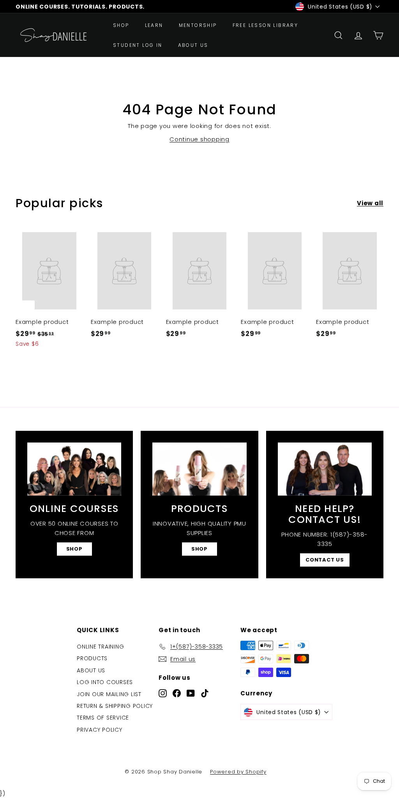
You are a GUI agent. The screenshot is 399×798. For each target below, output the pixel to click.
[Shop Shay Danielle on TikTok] (205, 692)
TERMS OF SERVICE (103, 718)
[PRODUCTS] (199, 469)
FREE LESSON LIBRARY (265, 25)
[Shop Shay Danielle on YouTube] (191, 692)
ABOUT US (193, 45)
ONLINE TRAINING (100, 646)
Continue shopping (199, 139)
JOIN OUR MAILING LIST (109, 694)
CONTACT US (324, 559)
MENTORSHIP (198, 25)
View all (370, 203)
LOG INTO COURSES (105, 682)
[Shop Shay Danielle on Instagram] (163, 692)
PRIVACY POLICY (99, 730)
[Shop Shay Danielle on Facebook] (177, 692)
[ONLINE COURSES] (74, 469)
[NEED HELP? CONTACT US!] (325, 469)
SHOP (121, 25)
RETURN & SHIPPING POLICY (115, 706)
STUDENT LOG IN (137, 45)
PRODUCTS (92, 658)
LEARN (154, 25)
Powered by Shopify (238, 771)
